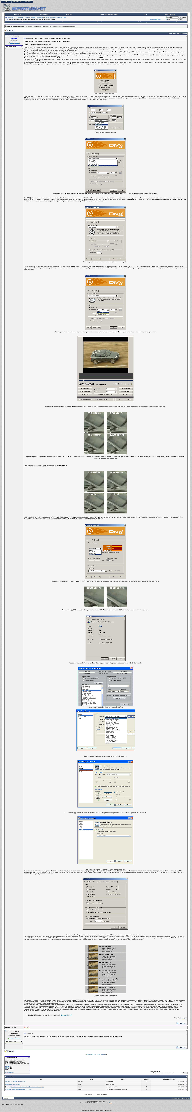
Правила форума (27, 22)
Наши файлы (17, 14)
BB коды (7, 1066)
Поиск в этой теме (182, 33)
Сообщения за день (143, 22)
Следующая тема (101, 1054)
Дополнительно (17, 1)
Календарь (69, 14)
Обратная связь (176, 1098)
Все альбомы (100, 22)
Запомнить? (184, 17)
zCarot (110, 1102)
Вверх (188, 1098)
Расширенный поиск (155, 19)
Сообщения (27, 1)
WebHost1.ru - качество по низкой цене (15, 1081)
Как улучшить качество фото (12, 1084)
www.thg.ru (184, 1018)
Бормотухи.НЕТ (11, 17)
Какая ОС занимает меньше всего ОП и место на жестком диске (27, 1086)
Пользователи (44, 14)
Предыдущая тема (91, 1054)
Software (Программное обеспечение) (34, 17)
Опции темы (172, 33)
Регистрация (65, 22)
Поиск (178, 22)
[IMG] (6, 1068)
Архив (183, 1098)
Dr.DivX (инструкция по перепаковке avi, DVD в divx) (18, 1089)
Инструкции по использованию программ (55, 17)
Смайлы (7, 1067)
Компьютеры (20, 17)
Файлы (6, 1)
